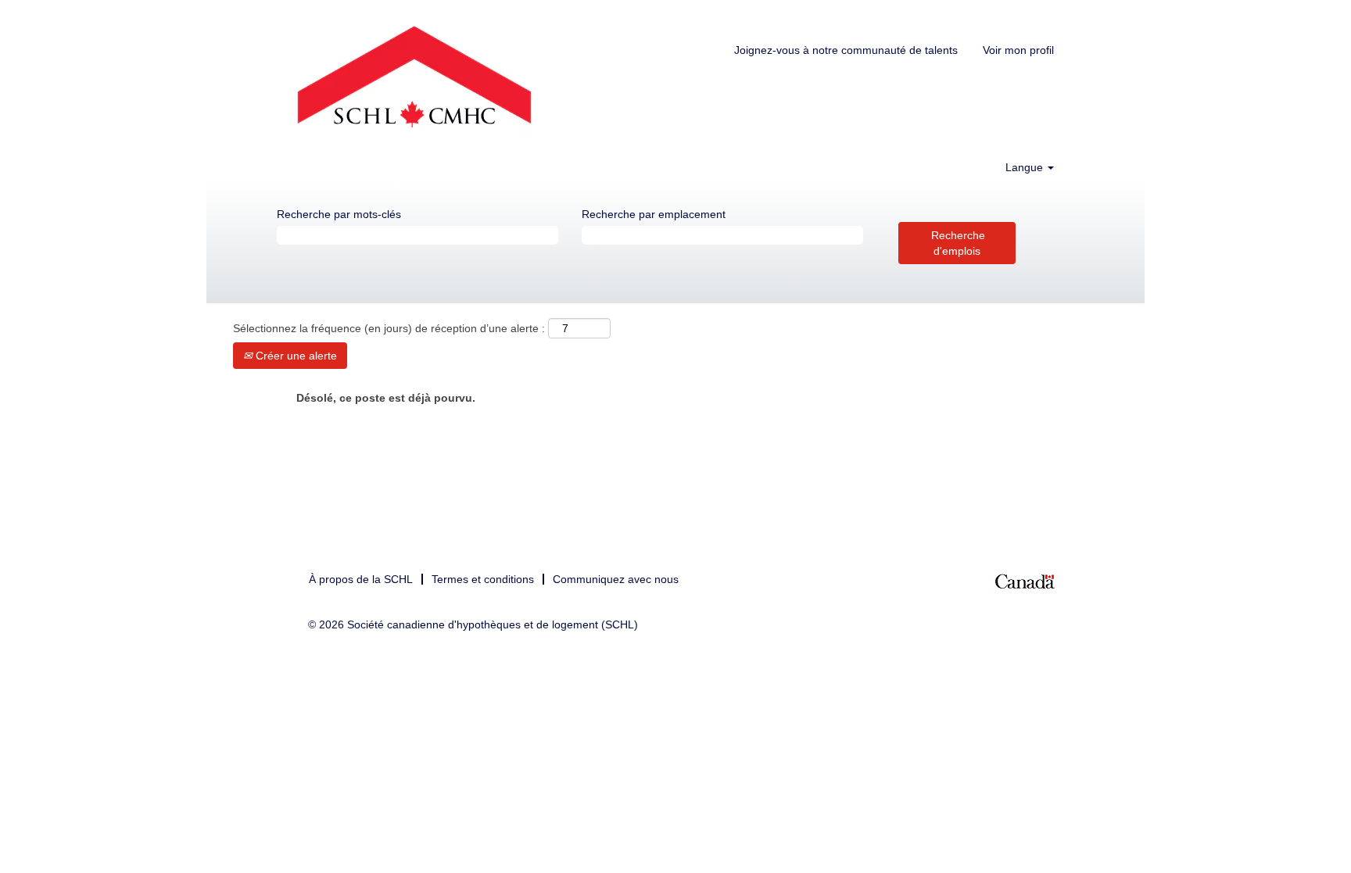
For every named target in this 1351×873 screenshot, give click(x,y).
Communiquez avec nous (616, 579)
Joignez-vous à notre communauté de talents (846, 50)
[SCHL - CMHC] (414, 79)
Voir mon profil (1018, 50)
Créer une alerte (295, 355)
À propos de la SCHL (361, 579)
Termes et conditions (483, 579)
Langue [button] (1025, 167)
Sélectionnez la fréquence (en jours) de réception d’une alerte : (389, 328)
